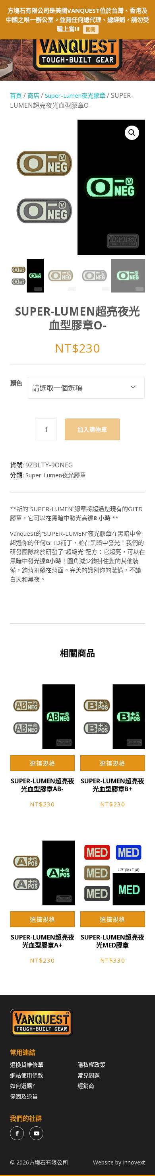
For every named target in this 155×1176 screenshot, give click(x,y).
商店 (33, 95)
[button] (132, 133)
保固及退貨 (24, 1096)
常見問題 (89, 1075)
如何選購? (22, 1085)
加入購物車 (92, 429)
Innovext (134, 1162)
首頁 (16, 95)
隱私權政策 (91, 1064)
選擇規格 (42, 763)
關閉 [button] (90, 29)
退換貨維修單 (26, 1064)
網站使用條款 (26, 1075)
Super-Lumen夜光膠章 (75, 95)
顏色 (16, 383)
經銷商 (86, 1085)
